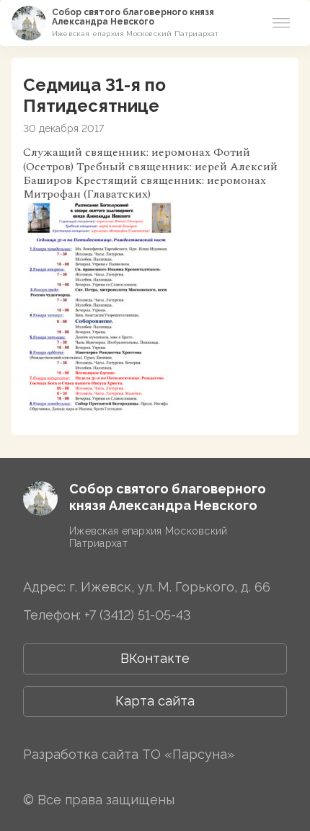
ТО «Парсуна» (188, 754)
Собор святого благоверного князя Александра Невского (133, 17)
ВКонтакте (155, 658)
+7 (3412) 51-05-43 (137, 615)
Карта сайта (155, 700)
